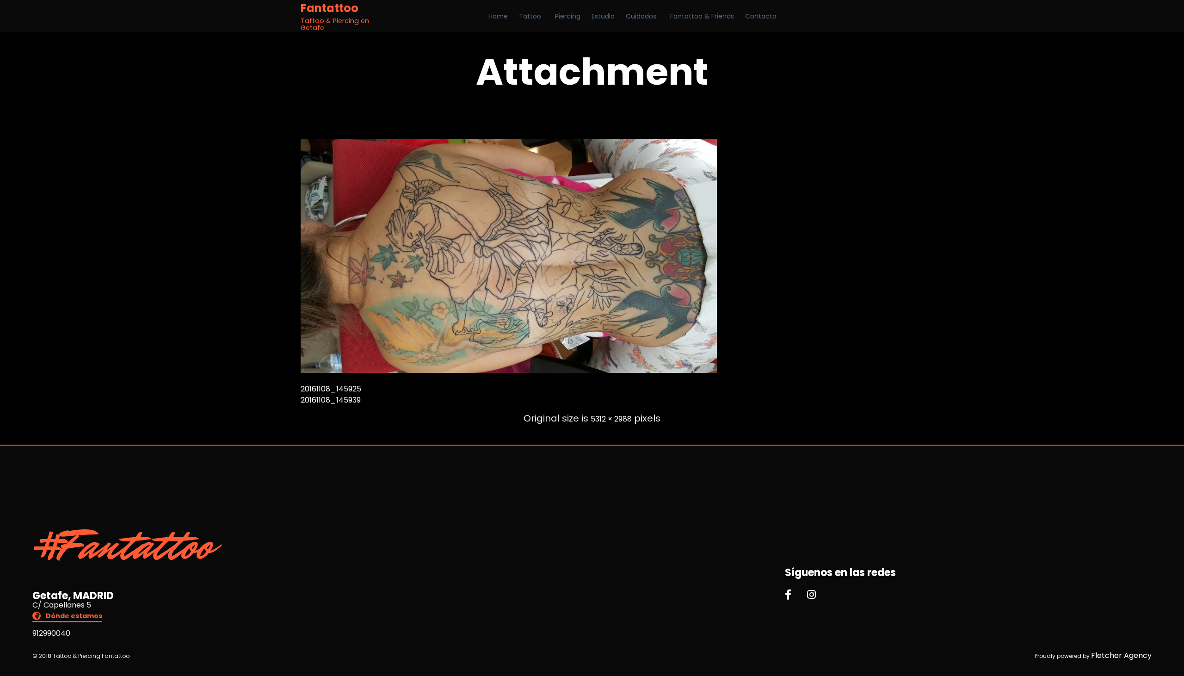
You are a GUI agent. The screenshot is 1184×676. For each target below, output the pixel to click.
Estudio (603, 16)
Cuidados (641, 16)
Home (498, 16)
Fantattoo (329, 8)
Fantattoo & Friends (702, 16)
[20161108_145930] (509, 370)
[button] (67, 617)
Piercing (567, 16)
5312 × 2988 (611, 419)
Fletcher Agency (1121, 655)
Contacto (761, 16)
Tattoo (530, 16)
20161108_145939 (331, 400)
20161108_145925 (331, 389)
